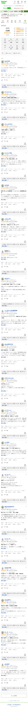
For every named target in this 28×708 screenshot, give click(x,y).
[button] (8, 61)
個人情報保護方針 (17, 704)
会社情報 (9, 704)
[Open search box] (2, 53)
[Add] (25, 14)
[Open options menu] (26, 61)
